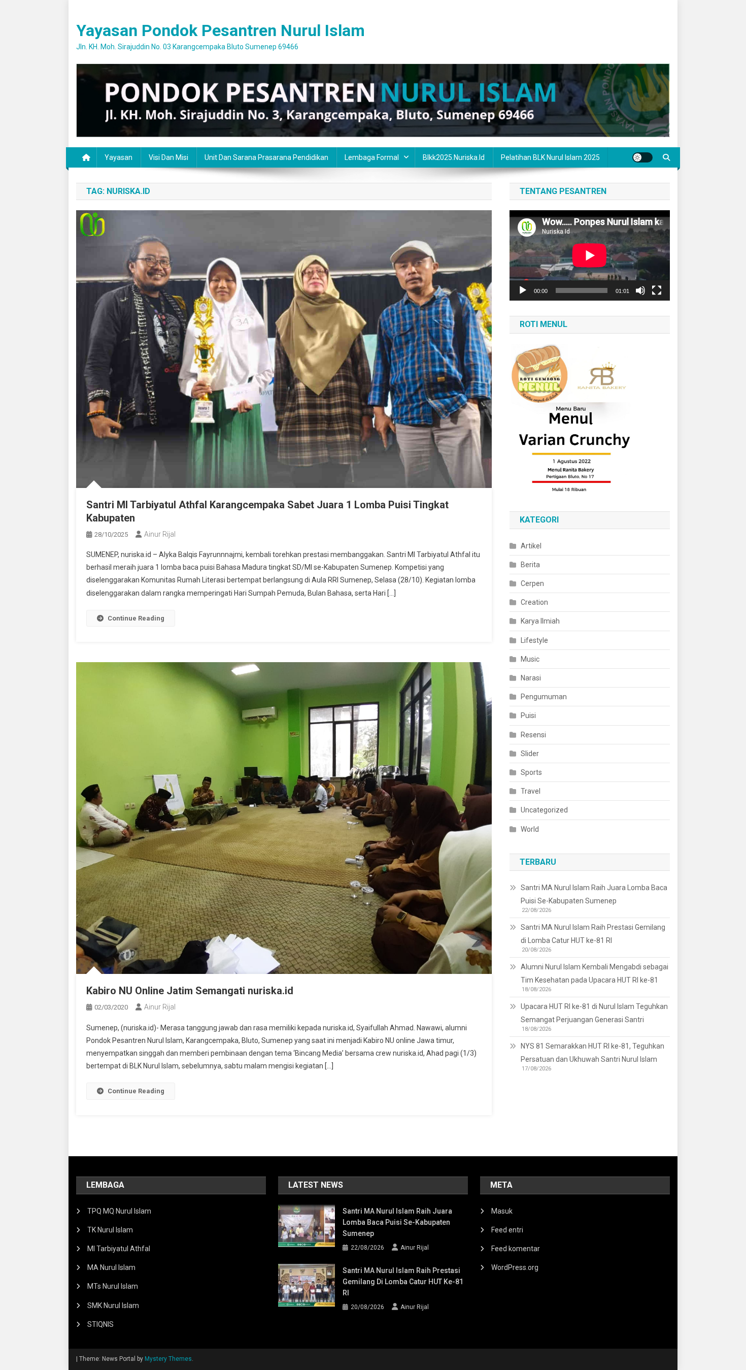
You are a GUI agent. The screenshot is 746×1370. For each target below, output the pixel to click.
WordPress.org (514, 1267)
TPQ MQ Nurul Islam (119, 1211)
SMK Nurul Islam (113, 1305)
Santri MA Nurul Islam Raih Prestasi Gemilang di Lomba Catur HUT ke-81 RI (593, 933)
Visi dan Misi (168, 157)
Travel (530, 791)
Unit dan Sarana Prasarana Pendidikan (266, 157)
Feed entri (507, 1230)
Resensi (533, 735)
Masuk (502, 1211)
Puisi (528, 715)
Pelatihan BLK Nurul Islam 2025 (550, 157)
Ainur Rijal (160, 534)
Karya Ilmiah (540, 621)
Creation (534, 602)
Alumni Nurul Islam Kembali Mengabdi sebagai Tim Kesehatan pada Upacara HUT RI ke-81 (594, 973)
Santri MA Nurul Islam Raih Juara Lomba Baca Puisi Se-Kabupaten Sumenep (594, 894)
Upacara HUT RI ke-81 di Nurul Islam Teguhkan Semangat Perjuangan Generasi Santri (594, 1013)
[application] (590, 255)
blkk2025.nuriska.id (454, 157)
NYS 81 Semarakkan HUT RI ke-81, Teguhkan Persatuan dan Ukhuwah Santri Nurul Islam (592, 1052)
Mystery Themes (168, 1358)
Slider (530, 753)
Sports (531, 772)
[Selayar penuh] (657, 290)
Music (530, 659)
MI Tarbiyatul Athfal (118, 1249)
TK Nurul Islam (110, 1230)
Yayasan (118, 157)
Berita (530, 565)
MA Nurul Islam (111, 1267)
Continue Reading (136, 618)
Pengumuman (544, 697)
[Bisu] (640, 290)
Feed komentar (515, 1249)
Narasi (531, 678)
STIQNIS (100, 1324)
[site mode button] (642, 157)
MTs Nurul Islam (112, 1286)
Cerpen (532, 583)
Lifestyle (534, 640)
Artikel (531, 546)
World (530, 829)
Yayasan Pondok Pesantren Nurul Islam (220, 30)
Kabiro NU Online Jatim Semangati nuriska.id (189, 991)
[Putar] (523, 290)
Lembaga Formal (372, 157)
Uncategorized (544, 810)
